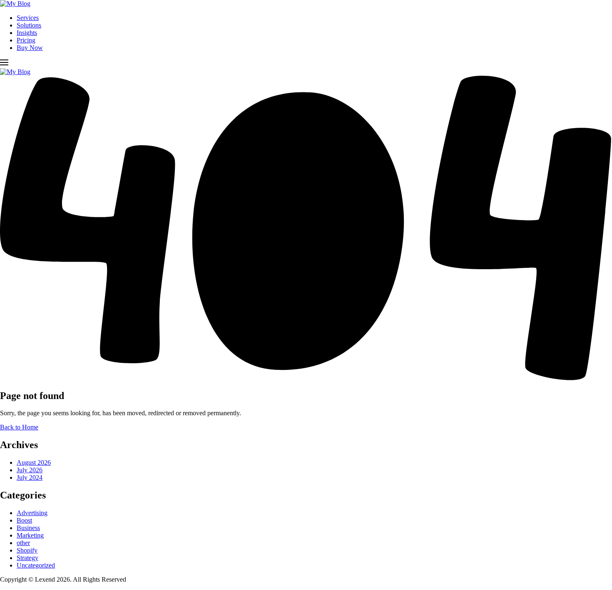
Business (28, 527)
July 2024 (29, 477)
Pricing (26, 40)
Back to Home (19, 427)
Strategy (27, 557)
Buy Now (30, 47)
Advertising (32, 512)
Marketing (30, 535)
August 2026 (34, 462)
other (23, 542)
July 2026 (29, 469)
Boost (24, 520)
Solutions (29, 25)
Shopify (27, 550)
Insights (27, 32)
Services (28, 17)
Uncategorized (36, 565)
